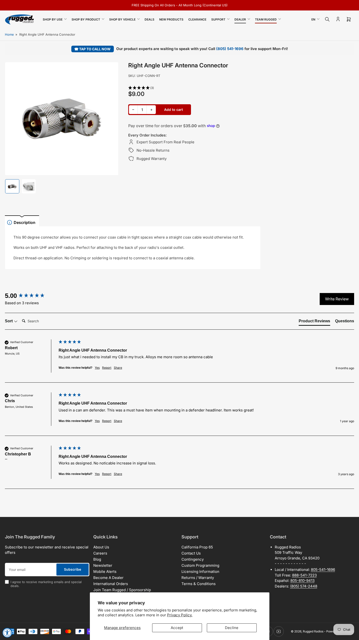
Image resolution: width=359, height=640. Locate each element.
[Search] (327, 19)
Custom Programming (200, 565)
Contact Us (191, 553)
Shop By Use (53, 19)
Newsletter (102, 565)
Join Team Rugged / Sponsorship (122, 590)
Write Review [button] (337, 298)
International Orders (110, 583)
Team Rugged (266, 19)
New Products (171, 19)
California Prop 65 (197, 547)
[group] (30, 295)
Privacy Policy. (179, 615)
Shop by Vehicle (122, 19)
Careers (100, 553)
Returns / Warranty (197, 577)
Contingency (192, 559)
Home (9, 34)
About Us (101, 547)
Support (218, 19)
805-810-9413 (302, 580)
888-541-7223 (304, 575)
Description (24, 222)
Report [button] (106, 367)
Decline (231, 627)
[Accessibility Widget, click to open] (7, 633)
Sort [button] (9, 321)
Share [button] (118, 367)
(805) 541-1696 (229, 48)
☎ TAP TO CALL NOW (92, 49)
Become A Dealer (108, 577)
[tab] (314, 322)
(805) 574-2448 (303, 586)
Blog (97, 559)
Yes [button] (97, 367)
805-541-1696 (323, 569)
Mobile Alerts (104, 571)
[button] (194, 88)
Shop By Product (86, 19)
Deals (149, 19)
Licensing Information (200, 571)
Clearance (197, 19)
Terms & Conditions (198, 583)
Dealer (240, 19)
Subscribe (72, 569)
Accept (177, 627)
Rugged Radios (313, 631)
